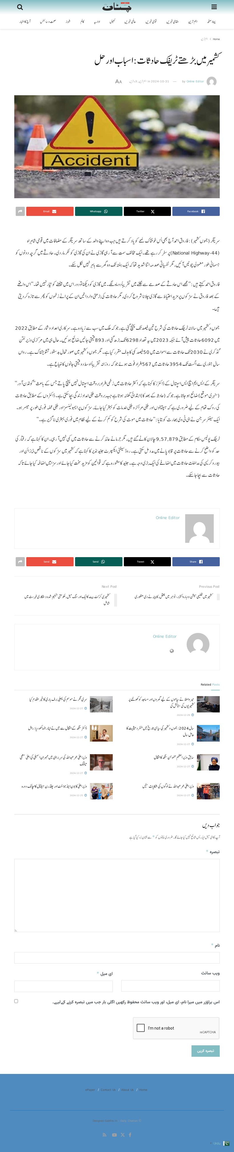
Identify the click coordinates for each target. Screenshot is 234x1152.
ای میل (104, 974)
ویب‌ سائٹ (210, 973)
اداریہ (97, 22)
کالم (82, 22)
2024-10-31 (160, 81)
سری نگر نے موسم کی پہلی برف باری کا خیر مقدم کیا (58, 699)
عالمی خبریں (130, 22)
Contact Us (108, 1089)
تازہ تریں (133, 81)
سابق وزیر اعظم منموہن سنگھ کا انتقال (174, 757)
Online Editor (195, 81)
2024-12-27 (77, 708)
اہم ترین (192, 22)
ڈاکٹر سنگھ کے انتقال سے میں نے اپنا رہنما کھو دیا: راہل (57, 728)
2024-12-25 (77, 795)
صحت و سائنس (48, 22)
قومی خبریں (151, 22)
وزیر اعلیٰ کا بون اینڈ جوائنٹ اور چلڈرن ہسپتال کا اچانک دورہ (54, 786)
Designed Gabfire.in (105, 1120)
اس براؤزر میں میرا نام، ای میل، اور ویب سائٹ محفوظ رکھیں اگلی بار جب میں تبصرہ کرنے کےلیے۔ (136, 1002)
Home (216, 39)
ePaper (90, 1089)
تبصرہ (213, 852)
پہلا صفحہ (211, 22)
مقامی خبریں (172, 22)
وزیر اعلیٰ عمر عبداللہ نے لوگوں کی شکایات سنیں (168, 786)
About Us (127, 1089)
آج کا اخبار (24, 22)
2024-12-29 (184, 715)
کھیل (112, 22)
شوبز (68, 22)
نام (215, 945)
